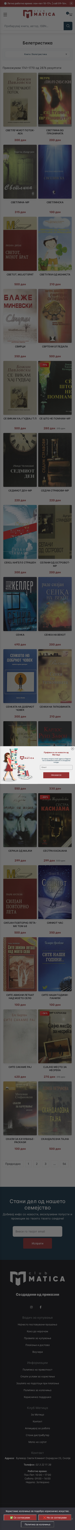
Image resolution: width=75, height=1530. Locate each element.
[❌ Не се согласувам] (72, 1519)
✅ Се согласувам (20, 1517)
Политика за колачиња (37, 1524)
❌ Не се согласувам (55, 1517)
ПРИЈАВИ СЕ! (56, 775)
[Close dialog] (72, 748)
